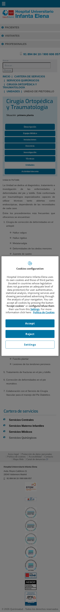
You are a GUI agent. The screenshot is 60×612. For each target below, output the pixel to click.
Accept (30, 323)
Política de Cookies (43, 312)
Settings (30, 344)
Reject (30, 334)
